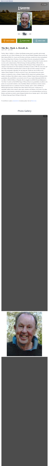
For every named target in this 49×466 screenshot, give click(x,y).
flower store (33, 100)
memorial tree (16, 100)
